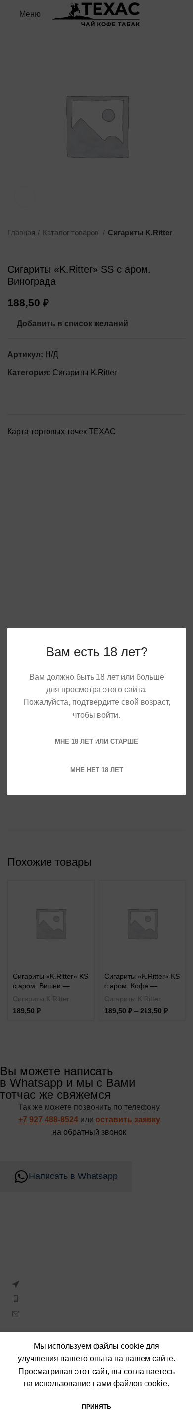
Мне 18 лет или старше (96, 741)
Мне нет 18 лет (96, 770)
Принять (96, 1406)
